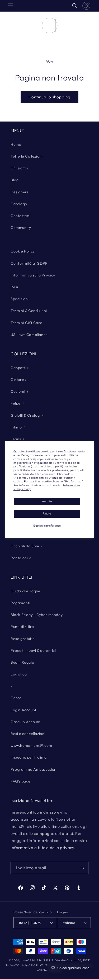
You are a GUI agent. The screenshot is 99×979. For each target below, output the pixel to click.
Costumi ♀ (20, 391)
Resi (14, 287)
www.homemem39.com (31, 745)
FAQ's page (21, 781)
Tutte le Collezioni (27, 156)
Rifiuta (47, 514)
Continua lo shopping (49, 96)
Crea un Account (26, 721)
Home (16, 144)
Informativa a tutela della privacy (42, 847)
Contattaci (20, 215)
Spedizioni (20, 298)
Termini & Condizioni (29, 310)
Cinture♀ (19, 379)
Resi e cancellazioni (28, 733)
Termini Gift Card (26, 322)
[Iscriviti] (82, 868)
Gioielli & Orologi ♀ (28, 415)
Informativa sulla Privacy (33, 275)
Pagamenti (20, 602)
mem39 (26, 960)
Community (21, 227)
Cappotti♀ (20, 367)
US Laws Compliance (29, 334)
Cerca (16, 697)
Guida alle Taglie (25, 591)
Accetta (47, 501)
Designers (20, 192)
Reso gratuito (23, 638)
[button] (10, 6)
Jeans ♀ (18, 439)
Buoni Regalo (22, 662)
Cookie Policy (23, 251)
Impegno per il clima (29, 757)
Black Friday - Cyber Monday (37, 614)
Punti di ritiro (22, 626)
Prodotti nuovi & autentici (33, 650)
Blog (14, 180)
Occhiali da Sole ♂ (27, 546)
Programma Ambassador (33, 769)
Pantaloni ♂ (21, 558)
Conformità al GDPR (29, 263)
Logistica (19, 674)
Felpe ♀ (18, 403)
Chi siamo (19, 168)
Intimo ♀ (18, 427)
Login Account (23, 710)
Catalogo (19, 203)
